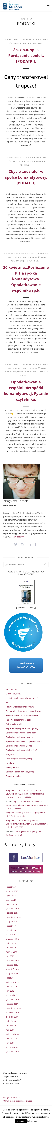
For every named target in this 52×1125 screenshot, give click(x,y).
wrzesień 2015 (12, 969)
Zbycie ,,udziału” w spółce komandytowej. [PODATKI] (26, 177)
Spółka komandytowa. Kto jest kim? (21, 750)
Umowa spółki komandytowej (19, 758)
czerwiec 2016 (12, 947)
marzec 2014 (11, 1038)
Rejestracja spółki (14, 724)
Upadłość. (10, 763)
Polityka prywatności (12, 1097)
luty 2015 (10, 991)
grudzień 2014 (12, 999)
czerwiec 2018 (12, 900)
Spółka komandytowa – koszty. (19, 737)
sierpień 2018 (12, 891)
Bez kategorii (11, 689)
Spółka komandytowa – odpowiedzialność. (24, 741)
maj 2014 (10, 1030)
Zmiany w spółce (34, 161)
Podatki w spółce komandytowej (20, 706)
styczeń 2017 (11, 934)
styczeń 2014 (11, 1047)
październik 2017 (13, 917)
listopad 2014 (12, 1004)
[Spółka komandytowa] (17, 5)
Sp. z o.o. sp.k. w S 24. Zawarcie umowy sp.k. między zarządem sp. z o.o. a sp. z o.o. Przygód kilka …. (26, 793)
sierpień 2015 (12, 973)
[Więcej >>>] (19, 536)
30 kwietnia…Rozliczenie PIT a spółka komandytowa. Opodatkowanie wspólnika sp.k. (26, 279)
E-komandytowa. (13, 693)
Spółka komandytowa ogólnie (30, 372)
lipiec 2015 (11, 978)
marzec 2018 (11, 904)
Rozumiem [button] (21, 1121)
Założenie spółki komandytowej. (20, 771)
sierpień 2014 (12, 1017)
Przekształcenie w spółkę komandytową (23, 711)
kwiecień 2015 (12, 982)
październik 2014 (13, 1008)
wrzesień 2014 (12, 1012)
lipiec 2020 (11, 887)
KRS (7, 702)
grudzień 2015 (12, 960)
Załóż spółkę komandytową (26, 665)
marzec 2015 (11, 986)
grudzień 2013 (12, 1051)
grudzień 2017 (12, 908)
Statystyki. (10, 754)
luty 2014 (10, 1043)
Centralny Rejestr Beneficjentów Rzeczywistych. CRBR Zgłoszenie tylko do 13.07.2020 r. (27, 823)
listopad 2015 (12, 965)
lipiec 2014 (11, 1021)
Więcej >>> (32, 1121)
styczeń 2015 (11, 995)
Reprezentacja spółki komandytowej (22, 728)
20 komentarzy (33, 261)
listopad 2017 (12, 913)
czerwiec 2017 (12, 930)
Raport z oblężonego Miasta (18, 720)
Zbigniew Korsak (11, 39)
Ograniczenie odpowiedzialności (17, 1101)
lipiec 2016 (11, 943)
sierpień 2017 (12, 921)
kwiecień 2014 (12, 1034)
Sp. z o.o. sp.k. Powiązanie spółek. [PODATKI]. (26, 55)
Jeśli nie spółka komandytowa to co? (22, 698)
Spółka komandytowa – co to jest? (21, 732)
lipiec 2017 (11, 926)
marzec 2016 (11, 952)
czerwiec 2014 (12, 1025)
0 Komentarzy (36, 43)
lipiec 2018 (11, 895)
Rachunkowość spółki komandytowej (22, 715)
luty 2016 (10, 956)
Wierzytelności (12, 767)
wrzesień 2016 (12, 939)
